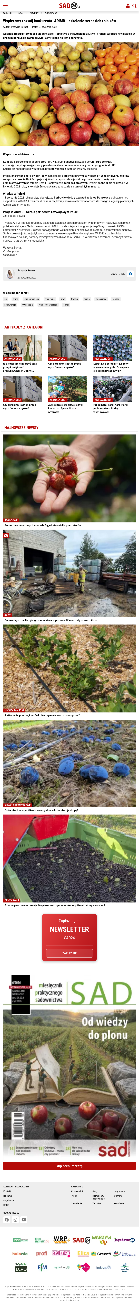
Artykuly (34, 13)
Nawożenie (76, 1203)
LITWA (63, 299)
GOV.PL (66, 305)
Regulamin (8, 1200)
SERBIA (87, 299)
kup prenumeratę (69, 1166)
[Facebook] (130, 273)
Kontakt (7, 1191)
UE (5, 299)
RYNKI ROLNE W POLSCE (48, 305)
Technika (97, 1203)
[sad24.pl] (69, 5)
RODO (6, 1205)
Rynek (74, 1196)
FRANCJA (74, 299)
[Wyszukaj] (134, 6)
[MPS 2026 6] (69, 1067)
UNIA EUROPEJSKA (31, 299)
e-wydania (119, 1203)
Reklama (7, 1196)
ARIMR (15, 299)
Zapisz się (69, 953)
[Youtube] (23, 1219)
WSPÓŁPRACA (101, 299)
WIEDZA (116, 299)
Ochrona (118, 1196)
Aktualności (51, 13)
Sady (95, 1191)
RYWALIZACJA (27, 305)
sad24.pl (7, 13)
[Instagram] (15, 1219)
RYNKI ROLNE (50, 299)
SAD (20, 13)
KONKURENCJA (10, 305)
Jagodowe (119, 1191)
